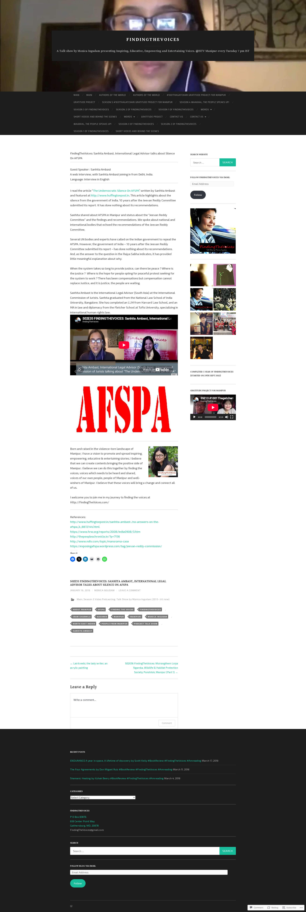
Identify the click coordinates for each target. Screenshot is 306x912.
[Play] (194, 417)
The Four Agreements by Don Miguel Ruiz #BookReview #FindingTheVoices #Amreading (121, 769)
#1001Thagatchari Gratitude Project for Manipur (196, 95)
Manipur (119, 616)
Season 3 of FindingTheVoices (91, 109)
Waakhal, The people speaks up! (93, 124)
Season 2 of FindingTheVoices (134, 109)
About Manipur (82, 609)
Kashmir (102, 616)
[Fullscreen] (231, 417)
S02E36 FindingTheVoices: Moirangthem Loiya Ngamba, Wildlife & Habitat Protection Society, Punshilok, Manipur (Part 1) (151, 667)
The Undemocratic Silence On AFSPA (116, 190)
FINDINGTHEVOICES (153, 39)
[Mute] (226, 417)
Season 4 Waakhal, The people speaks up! (204, 102)
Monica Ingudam (104, 590)
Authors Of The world (112, 95)
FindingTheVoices (150, 609)
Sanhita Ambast (82, 631)
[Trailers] (201, 300)
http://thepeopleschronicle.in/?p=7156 (95, 536)
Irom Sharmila (82, 616)
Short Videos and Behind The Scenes (95, 116)
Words (205, 109)
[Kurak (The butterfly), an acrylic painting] (224, 275)
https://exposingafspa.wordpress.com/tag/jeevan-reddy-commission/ (116, 546)
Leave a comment (130, 590)
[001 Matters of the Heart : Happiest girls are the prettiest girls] (224, 300)
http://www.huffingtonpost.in (110, 195)
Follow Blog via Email (83, 866)
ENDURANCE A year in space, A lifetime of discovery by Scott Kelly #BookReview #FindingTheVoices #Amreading (135, 760)
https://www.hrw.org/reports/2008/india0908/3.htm (105, 531)
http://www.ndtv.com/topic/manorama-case (99, 541)
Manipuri (135, 616)
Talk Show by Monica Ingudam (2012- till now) (143, 599)
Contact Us (176, 116)
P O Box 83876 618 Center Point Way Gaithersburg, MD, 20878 (84, 821)
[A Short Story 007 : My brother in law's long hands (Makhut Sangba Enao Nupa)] (201, 275)
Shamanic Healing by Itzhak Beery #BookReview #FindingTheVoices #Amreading (117, 778)
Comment (167, 723)
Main (76, 95)
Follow (198, 194)
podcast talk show (145, 623)
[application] (213, 407)
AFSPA (101, 609)
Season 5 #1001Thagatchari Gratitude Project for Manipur (137, 102)
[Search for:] (213, 162)
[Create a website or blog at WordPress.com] (71, 906)
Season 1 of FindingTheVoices (176, 109)
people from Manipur (114, 623)
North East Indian (84, 623)
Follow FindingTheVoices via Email (210, 177)
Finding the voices (122, 609)
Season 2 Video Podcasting (99, 599)
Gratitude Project (84, 102)
